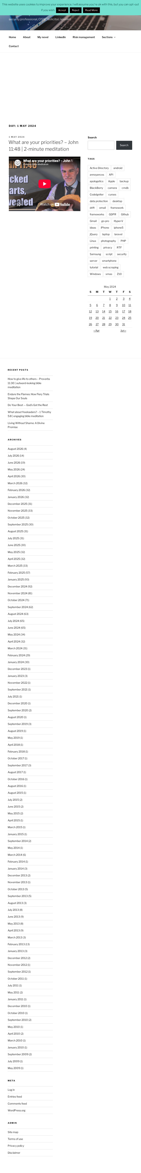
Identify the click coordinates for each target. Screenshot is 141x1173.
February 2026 (16, 490)
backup (124, 181)
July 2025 (13, 538)
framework (117, 207)
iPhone (105, 227)
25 (129, 317)
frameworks (97, 214)
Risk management (84, 37)
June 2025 (14, 545)
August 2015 (15, 792)
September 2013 (18, 896)
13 (97, 311)
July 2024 (13, 620)
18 (129, 311)
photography (108, 240)
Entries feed (15, 1096)
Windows (95, 273)
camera (112, 187)
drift (92, 207)
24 (123, 317)
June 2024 (14, 627)
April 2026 (14, 476)
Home (12, 37)
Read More (91, 10)
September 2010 (18, 1019)
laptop (106, 234)
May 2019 (14, 737)
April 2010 (14, 1033)
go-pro (105, 220)
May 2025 (14, 552)
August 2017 (15, 772)
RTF (119, 247)
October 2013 (16, 889)
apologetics (96, 181)
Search (92, 137)
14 (103, 311)
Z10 (119, 273)
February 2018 (16, 751)
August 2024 (15, 613)
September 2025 (18, 524)
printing (94, 247)
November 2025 (17, 510)
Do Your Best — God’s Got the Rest (28, 405)
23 (116, 317)
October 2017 (16, 758)
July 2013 (13, 909)
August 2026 (15, 448)
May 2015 (14, 813)
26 (90, 324)
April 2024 (14, 641)
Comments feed (17, 1103)
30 (117, 324)
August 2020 (15, 717)
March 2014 (15, 854)
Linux (93, 240)
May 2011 (13, 992)
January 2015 (16, 834)
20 (97, 317)
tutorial (94, 267)
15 (110, 311)
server (93, 260)
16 (116, 311)
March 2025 (15, 565)
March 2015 (15, 827)
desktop (117, 201)
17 (123, 311)
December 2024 (17, 586)
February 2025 (16, 572)
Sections (107, 37)
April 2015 (14, 820)
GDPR (112, 214)
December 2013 (17, 875)
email (102, 207)
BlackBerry (96, 187)
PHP (123, 240)
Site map (13, 1132)
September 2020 (18, 710)
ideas (93, 227)
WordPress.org (16, 1110)
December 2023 (17, 668)
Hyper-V (118, 220)
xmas (109, 273)
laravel (118, 234)
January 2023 (16, 675)
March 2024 (15, 648)
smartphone (109, 260)
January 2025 (16, 579)
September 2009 (18, 1054)
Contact (14, 46)
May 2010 (14, 1026)
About (26, 37)
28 (103, 324)
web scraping (110, 267)
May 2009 (14, 1068)
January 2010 (16, 1047)
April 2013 (14, 930)
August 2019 (15, 730)
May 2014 (14, 847)
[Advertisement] (70, 80)
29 (110, 324)
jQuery (93, 234)
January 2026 (16, 497)
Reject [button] (75, 10)
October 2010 (16, 1013)
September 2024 (18, 607)
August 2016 (15, 785)
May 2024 (14, 634)
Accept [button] (62, 10)
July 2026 (13, 455)
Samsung (95, 254)
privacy (107, 247)
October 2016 (16, 779)
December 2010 (17, 1006)
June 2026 (14, 462)
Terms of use (15, 1138)
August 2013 (15, 903)
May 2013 (14, 923)
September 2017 (18, 765)
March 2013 (15, 937)
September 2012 (18, 971)
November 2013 (17, 882)
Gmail (93, 220)
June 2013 (14, 916)
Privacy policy (16, 1145)
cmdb (125, 187)
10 (123, 305)
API (111, 174)
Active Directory (99, 167)
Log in (11, 1089)
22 (110, 317)
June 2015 (14, 806)
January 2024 (16, 662)
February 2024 (16, 655)
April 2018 (14, 744)
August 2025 (15, 531)
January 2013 (16, 951)
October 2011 (16, 978)
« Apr (97, 330)
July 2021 (13, 696)
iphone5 (118, 227)
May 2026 (14, 469)
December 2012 (17, 958)
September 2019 (18, 723)
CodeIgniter (97, 194)
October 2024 (16, 600)
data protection (99, 201)
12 (90, 311)
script (109, 254)
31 (123, 324)
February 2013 (16, 944)
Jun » (123, 330)
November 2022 (17, 682)
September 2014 (18, 840)
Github (125, 214)
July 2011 (13, 985)
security (121, 254)
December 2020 (17, 703)
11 (130, 305)
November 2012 (17, 964)
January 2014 (16, 868)
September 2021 (18, 689)
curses (112, 194)
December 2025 (17, 503)
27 (97, 324)
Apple (111, 181)
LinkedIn (60, 37)
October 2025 (16, 517)
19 (90, 317)
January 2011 (15, 999)
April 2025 (14, 558)
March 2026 (15, 483)
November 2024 (17, 593)
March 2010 (15, 1040)
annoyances (97, 174)
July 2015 (13, 799)
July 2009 (13, 1061)
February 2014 (16, 861)
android (117, 167)
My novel (42, 37)
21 (103, 317)
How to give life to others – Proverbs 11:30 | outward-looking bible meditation (29, 383)
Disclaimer (14, 1152)
